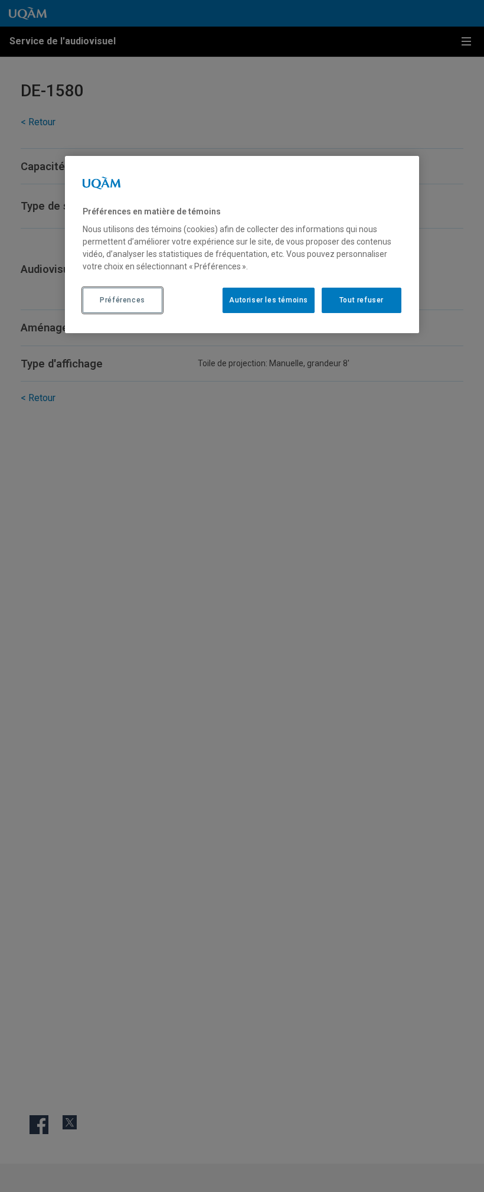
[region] (242, 244)
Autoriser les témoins (268, 300)
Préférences (122, 300)
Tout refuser (361, 300)
